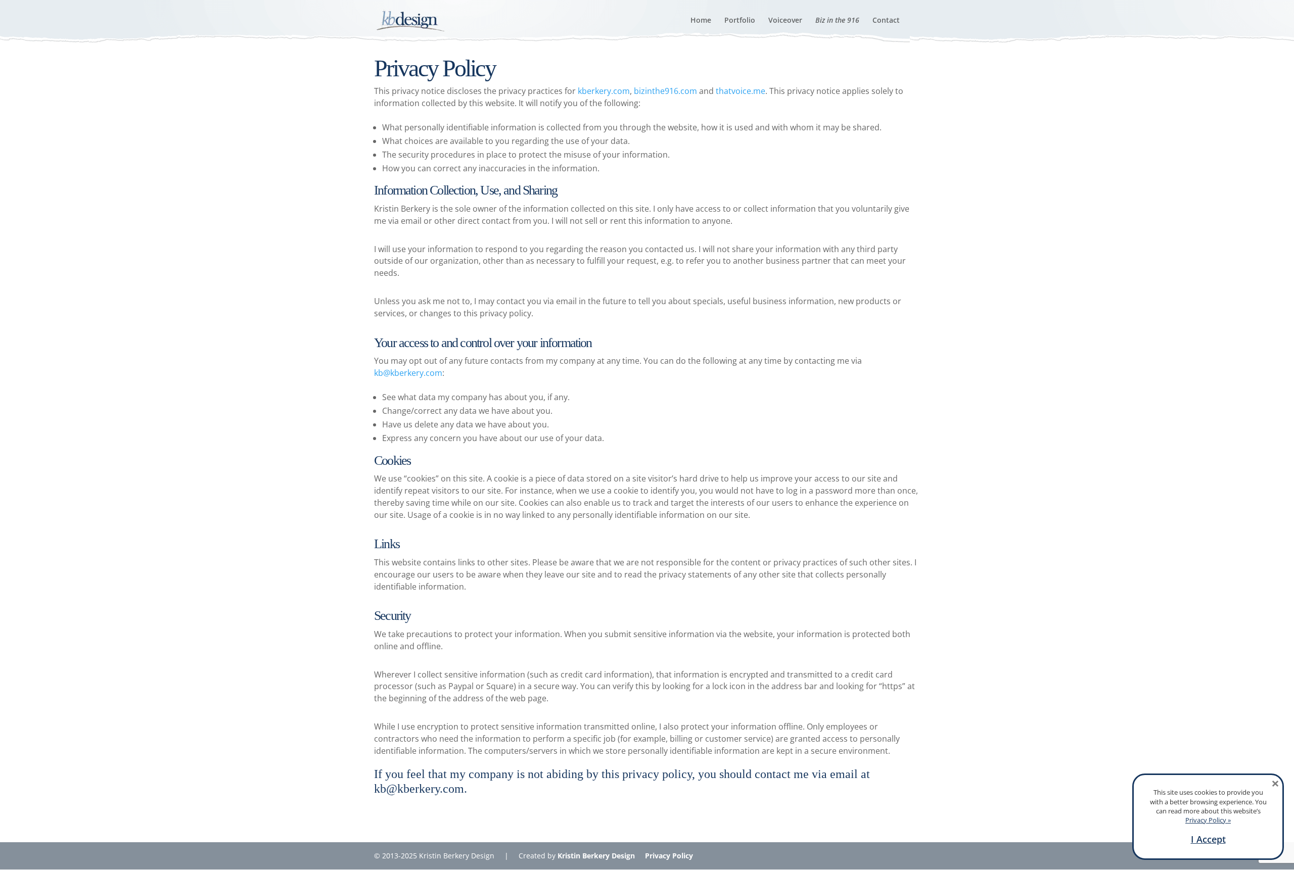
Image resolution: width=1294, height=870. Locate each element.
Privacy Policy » (1208, 820)
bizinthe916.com (665, 90)
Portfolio (739, 21)
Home (700, 21)
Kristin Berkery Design (596, 855)
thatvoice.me (740, 90)
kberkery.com (604, 90)
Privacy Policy (669, 855)
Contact (886, 21)
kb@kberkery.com (408, 372)
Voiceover (785, 21)
